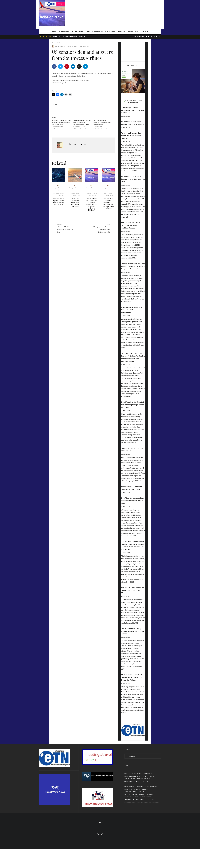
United (140, 802)
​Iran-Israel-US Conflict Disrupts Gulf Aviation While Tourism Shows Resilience (108, 203)
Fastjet (147, 784)
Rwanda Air (129, 799)
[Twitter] (149, 36)
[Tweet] (60, 66)
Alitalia (153, 776)
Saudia (144, 799)
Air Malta (144, 776)
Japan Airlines (131, 791)
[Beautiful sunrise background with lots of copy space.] (75, 175)
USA (146, 802)
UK (134, 802)
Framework (129, 786)
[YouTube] (151, 36)
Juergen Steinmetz (60, 46)
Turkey (128, 802)
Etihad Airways (131, 784)
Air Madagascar (131, 776)
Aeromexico (130, 771)
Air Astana (141, 771)
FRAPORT (140, 786)
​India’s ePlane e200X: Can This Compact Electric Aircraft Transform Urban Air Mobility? (91, 204)
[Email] (79, 66)
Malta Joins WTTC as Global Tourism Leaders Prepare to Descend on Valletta (131, 677)
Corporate (83, 36)
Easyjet (147, 781)
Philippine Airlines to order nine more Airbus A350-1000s (75, 202)
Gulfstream (130, 789)
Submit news (110, 31)
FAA (140, 784)
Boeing (140, 778)
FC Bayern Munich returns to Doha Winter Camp (65, 228)
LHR (145, 791)
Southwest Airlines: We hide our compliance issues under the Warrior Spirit (61, 122)
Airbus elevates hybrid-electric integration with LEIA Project (58, 201)
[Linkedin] (154, 36)
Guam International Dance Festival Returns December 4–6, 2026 (133, 179)
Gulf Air (154, 786)
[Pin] (66, 66)
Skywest (152, 799)
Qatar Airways (146, 796)
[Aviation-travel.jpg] (91, 175)
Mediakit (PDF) (133, 31)
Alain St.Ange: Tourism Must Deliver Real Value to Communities (131, 309)
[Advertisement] (123, 14)
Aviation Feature (73, 46)
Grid (147, 786)
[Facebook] (146, 36)
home (54, 31)
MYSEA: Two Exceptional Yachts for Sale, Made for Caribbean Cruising (130, 225)
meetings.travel (77, 31)
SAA (137, 799)
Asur (127, 778)
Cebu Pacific (130, 781)
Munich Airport (131, 794)
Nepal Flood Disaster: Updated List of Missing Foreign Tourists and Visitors (132, 404)
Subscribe (121, 31)
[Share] (54, 66)
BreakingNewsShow (95, 31)
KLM (140, 791)
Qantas (128, 796)
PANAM (150, 794)
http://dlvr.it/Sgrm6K (59, 83)
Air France (148, 773)
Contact (144, 31)
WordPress (154, 802)
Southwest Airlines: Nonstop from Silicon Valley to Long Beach (102, 122)
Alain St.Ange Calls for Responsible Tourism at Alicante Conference (133, 110)
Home (55, 36)
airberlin (151, 771)
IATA (138, 789)
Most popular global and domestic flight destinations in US (101, 228)
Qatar (135, 796)
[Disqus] (83, 272)
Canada (148, 778)
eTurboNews (64, 31)
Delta (139, 781)
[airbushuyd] (58, 175)
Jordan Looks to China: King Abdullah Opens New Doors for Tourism (132, 631)
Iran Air (145, 789)
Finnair (155, 784)
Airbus (128, 773)
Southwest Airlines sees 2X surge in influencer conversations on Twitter (82, 122)
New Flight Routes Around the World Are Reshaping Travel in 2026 (132, 500)
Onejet (143, 794)
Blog (133, 778)
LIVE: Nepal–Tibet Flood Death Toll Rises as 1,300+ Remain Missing (132, 590)
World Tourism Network (68, 36)
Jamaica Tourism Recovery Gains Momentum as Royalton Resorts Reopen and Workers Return (133, 266)
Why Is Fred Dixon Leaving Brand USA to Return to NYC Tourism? (131, 135)
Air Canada (137, 773)
